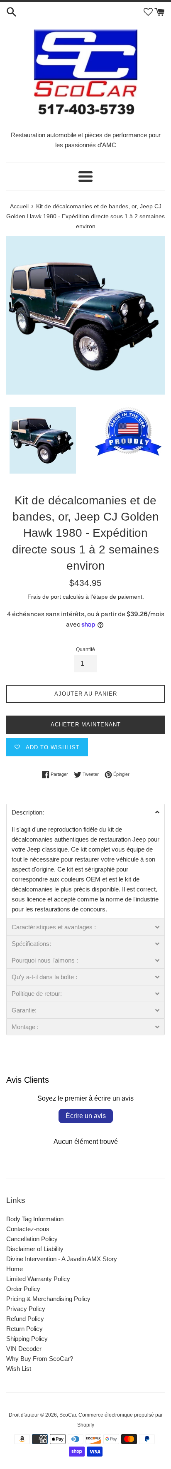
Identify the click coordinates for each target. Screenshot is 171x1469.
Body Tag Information (35, 1218)
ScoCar (67, 1415)
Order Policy (23, 1288)
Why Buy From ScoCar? (39, 1358)
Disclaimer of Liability (35, 1248)
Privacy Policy (25, 1308)
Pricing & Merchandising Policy (48, 1298)
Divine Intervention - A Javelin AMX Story (61, 1258)
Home (14, 1268)
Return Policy (24, 1328)
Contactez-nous (27, 1228)
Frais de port (44, 596)
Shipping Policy (27, 1338)
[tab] (85, 812)
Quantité (85, 649)
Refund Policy (25, 1318)
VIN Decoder (24, 1348)
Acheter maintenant (86, 724)
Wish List (18, 1368)
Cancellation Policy (32, 1238)
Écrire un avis (86, 1115)
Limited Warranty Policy (38, 1278)
